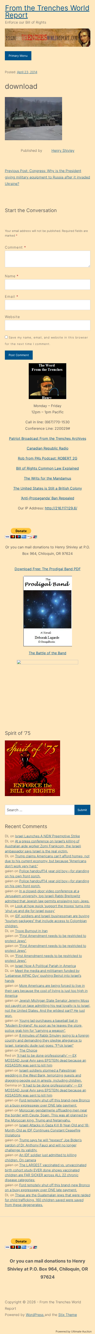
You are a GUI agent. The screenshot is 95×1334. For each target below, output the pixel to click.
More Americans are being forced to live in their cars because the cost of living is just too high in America (46, 990)
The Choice (28, 1050)
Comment (15, 247)
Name (10, 276)
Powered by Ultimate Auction (74, 1331)
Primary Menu (18, 55)
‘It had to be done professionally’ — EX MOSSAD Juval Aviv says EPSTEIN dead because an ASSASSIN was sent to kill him (45, 1060)
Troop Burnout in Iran (31, 931)
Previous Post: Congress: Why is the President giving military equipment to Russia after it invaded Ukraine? (47, 177)
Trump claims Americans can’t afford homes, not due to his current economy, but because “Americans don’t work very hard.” (47, 861)
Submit (82, 810)
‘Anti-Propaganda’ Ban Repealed (47, 498)
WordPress (35, 1314)
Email (10, 296)
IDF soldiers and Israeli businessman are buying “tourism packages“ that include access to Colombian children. (47, 921)
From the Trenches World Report (47, 11)
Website (12, 316)
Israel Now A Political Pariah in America (45, 966)
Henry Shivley (62, 150)
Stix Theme (67, 1314)
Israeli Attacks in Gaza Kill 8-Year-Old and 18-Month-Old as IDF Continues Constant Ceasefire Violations (47, 1130)
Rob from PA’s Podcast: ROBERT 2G (47, 458)
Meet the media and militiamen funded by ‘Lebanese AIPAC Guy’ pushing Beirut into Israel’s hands (43, 976)
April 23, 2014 (27, 72)
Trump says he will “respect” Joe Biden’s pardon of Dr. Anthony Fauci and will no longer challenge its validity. (43, 1145)
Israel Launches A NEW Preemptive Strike (47, 836)
